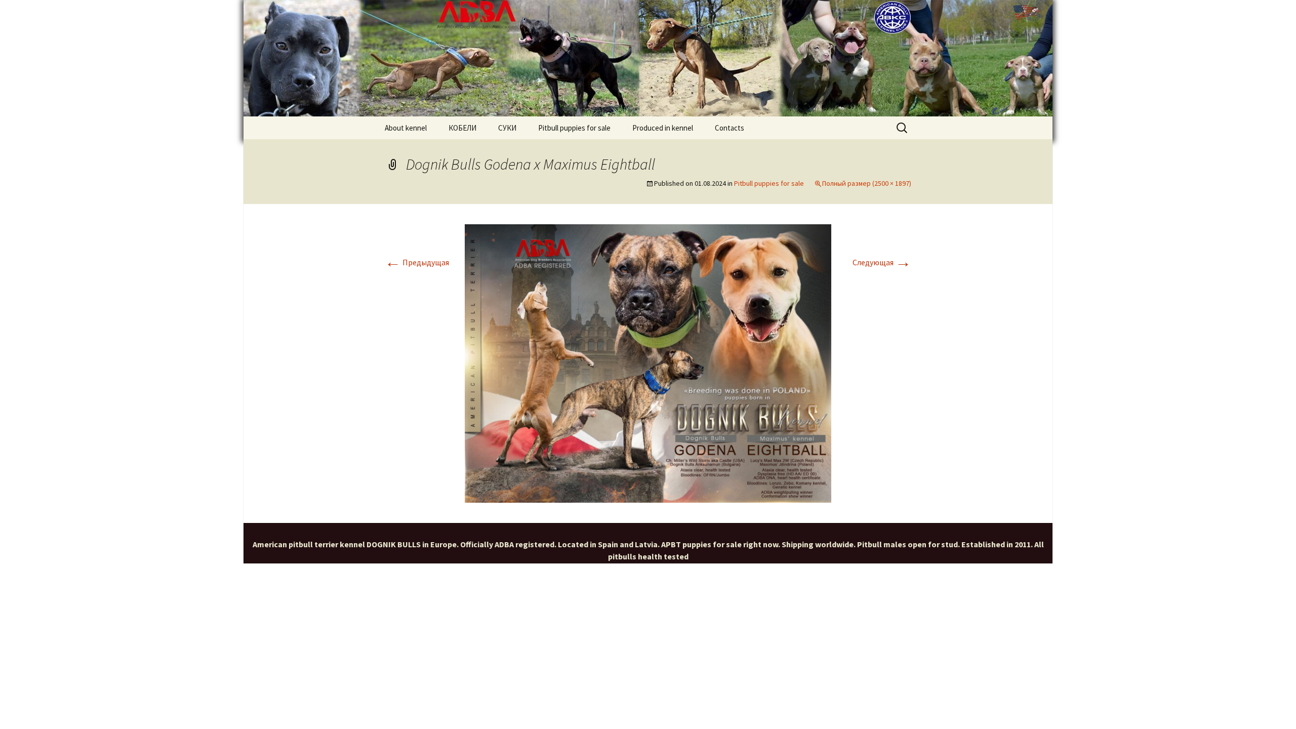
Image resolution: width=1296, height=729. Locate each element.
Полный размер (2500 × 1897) (866, 183)
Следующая (882, 262)
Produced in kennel (662, 128)
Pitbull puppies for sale (574, 128)
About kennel (406, 128)
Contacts (729, 128)
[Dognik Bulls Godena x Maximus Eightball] (648, 362)
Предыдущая (417, 262)
